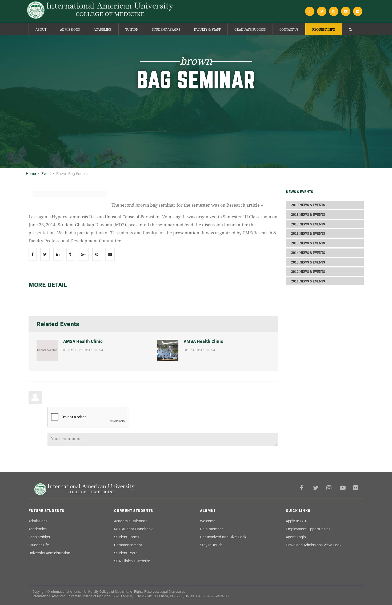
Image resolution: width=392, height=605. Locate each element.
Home (31, 173)
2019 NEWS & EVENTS (308, 205)
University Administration (49, 553)
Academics (103, 29)
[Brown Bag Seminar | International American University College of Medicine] (100, 10)
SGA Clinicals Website (132, 561)
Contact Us (289, 29)
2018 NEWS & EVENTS (308, 215)
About (40, 29)
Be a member (211, 529)
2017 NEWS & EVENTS (308, 224)
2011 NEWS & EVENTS (308, 281)
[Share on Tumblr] (70, 254)
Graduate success (250, 29)
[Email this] (110, 254)
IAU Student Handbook (133, 529)
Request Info (323, 29)
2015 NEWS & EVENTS (308, 243)
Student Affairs (166, 29)
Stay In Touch (211, 545)
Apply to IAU (296, 521)
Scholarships (39, 537)
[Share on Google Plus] (83, 254)
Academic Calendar (130, 521)
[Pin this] (96, 254)
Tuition (131, 29)
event (46, 173)
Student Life (39, 545)
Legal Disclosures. (173, 592)
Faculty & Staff (207, 29)
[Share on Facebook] (33, 254)
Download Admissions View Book (313, 545)
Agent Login (296, 537)
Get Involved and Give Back (223, 537)
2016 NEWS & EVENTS (308, 233)
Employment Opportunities (308, 529)
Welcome (207, 521)
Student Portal (126, 553)
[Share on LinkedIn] (57, 254)
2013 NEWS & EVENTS (308, 262)
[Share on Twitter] (45, 254)
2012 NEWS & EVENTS (308, 272)
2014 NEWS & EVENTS (308, 253)
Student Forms (126, 537)
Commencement (128, 545)
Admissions (70, 29)
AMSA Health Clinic (83, 341)
